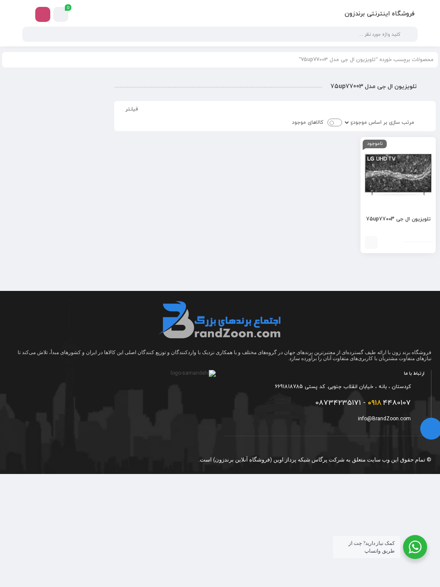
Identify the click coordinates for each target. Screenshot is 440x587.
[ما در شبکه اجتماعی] (42, 14)
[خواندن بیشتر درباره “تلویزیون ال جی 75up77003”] (371, 242)
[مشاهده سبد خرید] (61, 15)
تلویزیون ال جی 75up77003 (398, 219)
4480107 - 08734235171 (363, 403)
